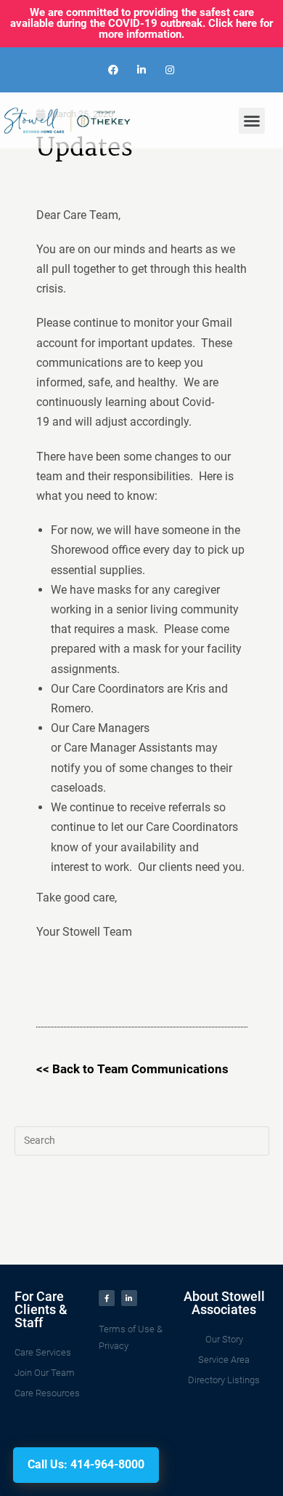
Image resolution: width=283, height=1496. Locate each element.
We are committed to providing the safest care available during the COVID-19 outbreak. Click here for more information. (141, 23)
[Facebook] (113, 69)
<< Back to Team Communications (132, 1069)
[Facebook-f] (107, 1298)
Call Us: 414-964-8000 (86, 1464)
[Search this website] (142, 1139)
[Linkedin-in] (141, 69)
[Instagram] (170, 69)
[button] (252, 121)
